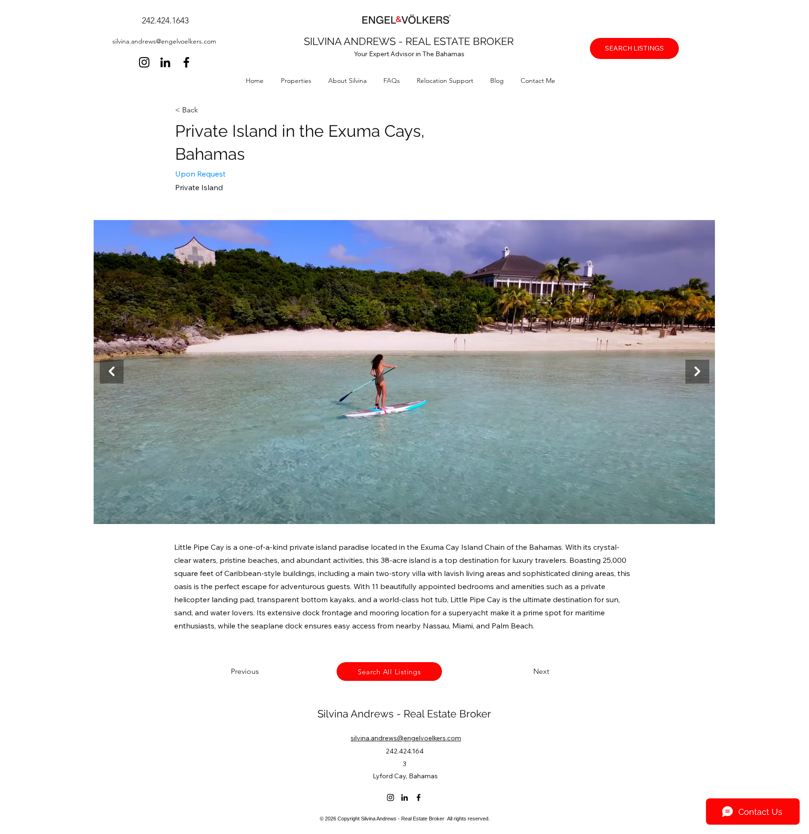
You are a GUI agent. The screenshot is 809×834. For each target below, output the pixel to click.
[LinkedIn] (165, 62)
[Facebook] (186, 62)
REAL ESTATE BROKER (459, 41)
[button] (300, 81)
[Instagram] (144, 62)
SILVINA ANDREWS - (354, 41)
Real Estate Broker (447, 714)
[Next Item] (697, 372)
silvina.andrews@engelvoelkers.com (164, 41)
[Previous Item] (112, 372)
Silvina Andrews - (360, 714)
